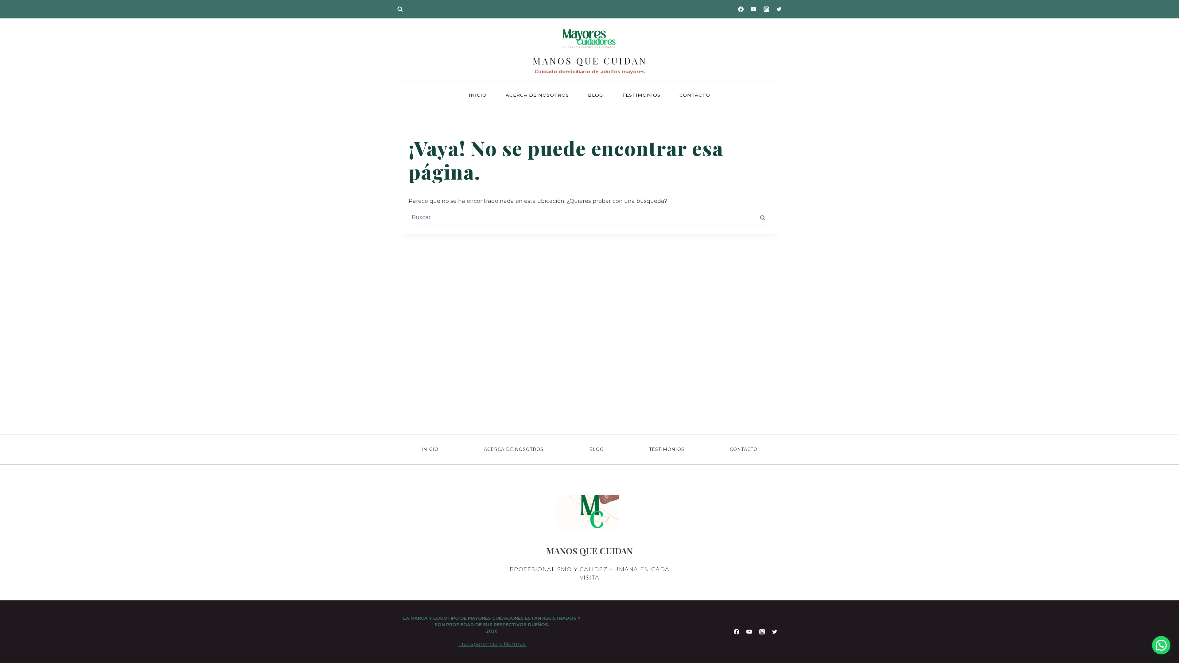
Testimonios (641, 95)
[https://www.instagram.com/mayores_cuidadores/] (766, 9)
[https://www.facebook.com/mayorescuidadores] (740, 9)
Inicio (478, 95)
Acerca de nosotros (537, 95)
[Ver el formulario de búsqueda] (400, 9)
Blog (595, 95)
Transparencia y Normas (492, 644)
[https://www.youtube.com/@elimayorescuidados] (753, 9)
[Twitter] (778, 9)
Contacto (694, 95)
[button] (1161, 645)
